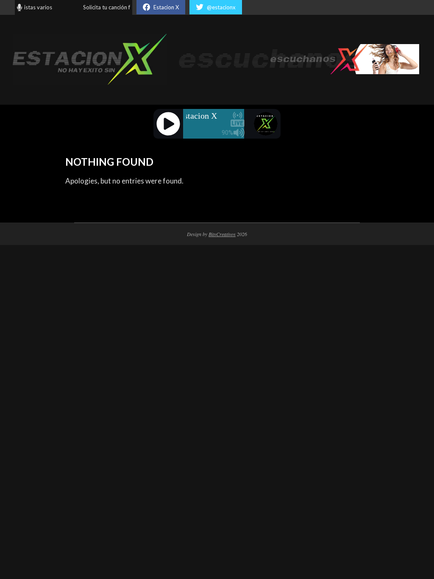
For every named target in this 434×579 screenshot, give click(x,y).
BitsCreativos (222, 234)
